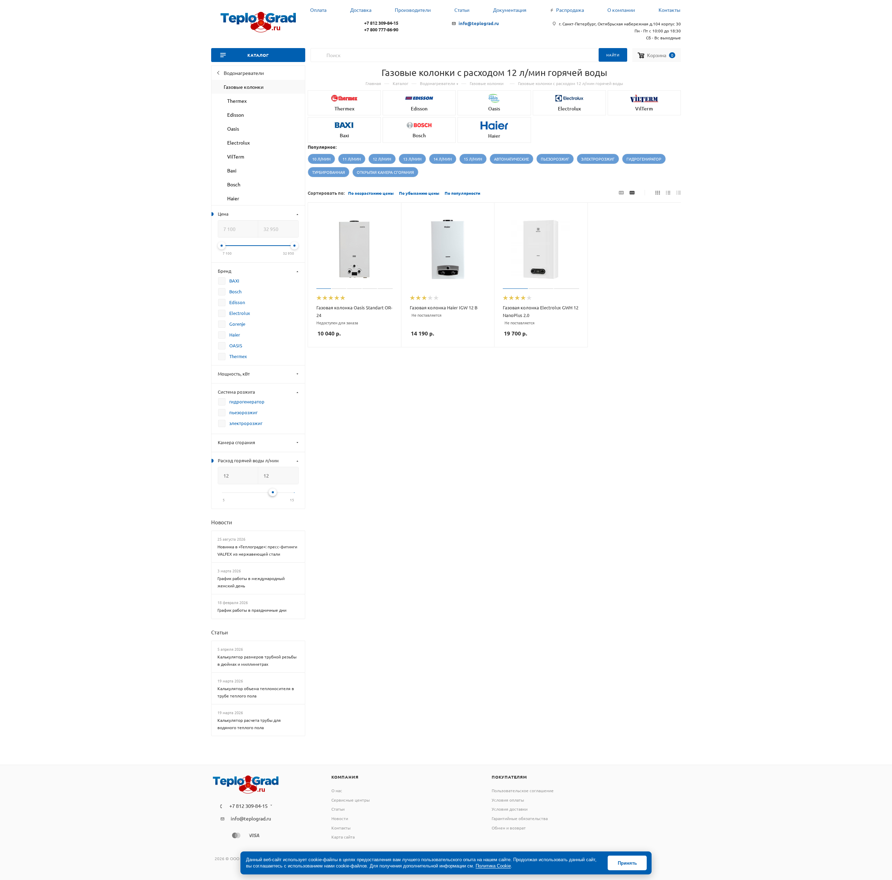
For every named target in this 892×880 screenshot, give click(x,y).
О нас (336, 790)
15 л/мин (473, 159)
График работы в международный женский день (251, 582)
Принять (627, 863)
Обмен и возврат (509, 828)
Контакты (341, 828)
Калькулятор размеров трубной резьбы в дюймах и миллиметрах (257, 660)
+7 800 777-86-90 (381, 29)
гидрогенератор (246, 401)
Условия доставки (510, 809)
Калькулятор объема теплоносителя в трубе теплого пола (255, 692)
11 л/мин (352, 159)
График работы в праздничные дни (251, 610)
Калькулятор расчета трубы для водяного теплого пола (249, 723)
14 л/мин (442, 159)
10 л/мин (321, 159)
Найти (613, 54)
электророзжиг (598, 159)
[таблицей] (678, 192)
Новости (221, 522)
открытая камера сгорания (385, 172)
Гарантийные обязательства (520, 818)
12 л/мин (382, 159)
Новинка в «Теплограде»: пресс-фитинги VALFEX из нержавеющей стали (257, 550)
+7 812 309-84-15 (381, 23)
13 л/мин (412, 159)
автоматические (511, 159)
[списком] (668, 192)
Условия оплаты (508, 800)
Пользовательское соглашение (523, 790)
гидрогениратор (643, 159)
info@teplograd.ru (479, 23)
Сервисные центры (350, 800)
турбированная (328, 172)
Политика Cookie (493, 866)
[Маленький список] (621, 192)
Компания (344, 777)
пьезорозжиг (555, 159)
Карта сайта (343, 837)
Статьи (219, 632)
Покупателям (509, 777)
